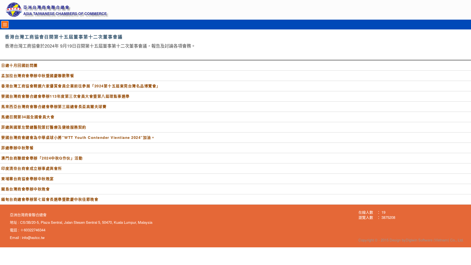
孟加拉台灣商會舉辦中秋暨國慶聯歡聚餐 (37, 75)
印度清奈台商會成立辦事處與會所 (31, 168)
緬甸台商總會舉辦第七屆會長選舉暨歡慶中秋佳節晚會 (49, 199)
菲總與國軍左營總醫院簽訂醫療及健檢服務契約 (43, 127)
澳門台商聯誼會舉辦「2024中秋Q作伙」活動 (42, 158)
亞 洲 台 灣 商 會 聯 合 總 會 (46, 7)
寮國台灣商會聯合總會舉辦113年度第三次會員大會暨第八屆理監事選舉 (65, 96)
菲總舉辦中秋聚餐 (17, 147)
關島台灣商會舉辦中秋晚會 (25, 189)
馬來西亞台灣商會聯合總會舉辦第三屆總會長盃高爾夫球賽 (53, 106)
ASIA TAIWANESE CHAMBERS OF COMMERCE (65, 13)
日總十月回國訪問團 (19, 65)
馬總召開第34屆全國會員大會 (27, 116)
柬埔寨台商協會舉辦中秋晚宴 (27, 178)
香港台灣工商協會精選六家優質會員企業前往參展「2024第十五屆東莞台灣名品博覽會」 (80, 86)
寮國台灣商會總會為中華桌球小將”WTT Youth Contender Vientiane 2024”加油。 (78, 137)
